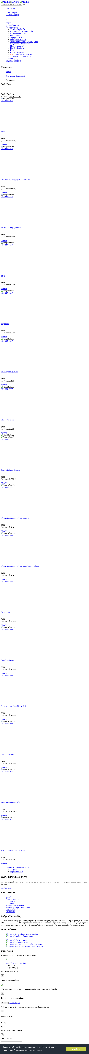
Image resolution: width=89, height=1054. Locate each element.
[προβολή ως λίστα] (6, 90)
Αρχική (8, 23)
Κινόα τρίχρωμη (7, 612)
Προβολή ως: (6, 84)
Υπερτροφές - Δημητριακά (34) (17, 867)
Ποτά (12, 50)
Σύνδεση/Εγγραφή (12, 15)
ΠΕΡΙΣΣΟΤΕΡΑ (7, 101)
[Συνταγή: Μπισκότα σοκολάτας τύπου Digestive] (24, 946)
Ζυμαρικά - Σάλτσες (17, 38)
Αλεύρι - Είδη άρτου (17, 33)
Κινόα (3, 131)
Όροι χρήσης (10, 910)
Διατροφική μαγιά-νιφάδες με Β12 (13, 706)
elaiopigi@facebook (30, 959)
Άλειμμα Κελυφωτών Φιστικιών (13, 850)
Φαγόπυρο (5, 324)
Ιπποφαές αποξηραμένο (9, 372)
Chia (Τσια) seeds (7, 420)
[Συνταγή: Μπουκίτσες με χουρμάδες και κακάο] (24, 944)
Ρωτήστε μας (6, 888)
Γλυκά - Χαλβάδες (17, 48)
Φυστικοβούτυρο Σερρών (10, 470)
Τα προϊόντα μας (12, 27)
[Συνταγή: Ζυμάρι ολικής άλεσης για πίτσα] (22, 934)
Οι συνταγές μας (12, 59)
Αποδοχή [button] (76, 1049)
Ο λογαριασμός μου (13, 13)
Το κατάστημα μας (12, 25)
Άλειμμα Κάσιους (7, 754)
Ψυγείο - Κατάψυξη (17, 29)
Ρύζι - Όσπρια (15, 35)
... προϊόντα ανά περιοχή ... (22, 54)
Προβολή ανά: (6, 94)
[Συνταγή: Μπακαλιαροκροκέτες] (18, 942)
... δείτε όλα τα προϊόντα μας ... (21, 56)
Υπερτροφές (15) (16, 869)
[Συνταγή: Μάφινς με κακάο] (16, 940)
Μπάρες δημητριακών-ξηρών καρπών (15, 518)
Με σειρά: (4, 96)
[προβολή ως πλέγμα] (6, 88)
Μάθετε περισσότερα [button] (33, 1050)
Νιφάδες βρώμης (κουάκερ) (11, 228)
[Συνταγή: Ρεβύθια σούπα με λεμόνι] (19, 936)
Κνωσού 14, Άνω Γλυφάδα (16, 963)
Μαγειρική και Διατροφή (15, 905)
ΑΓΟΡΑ (4, 144)
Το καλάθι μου (15, 1003)
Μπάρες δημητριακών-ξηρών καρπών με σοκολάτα (20, 566)
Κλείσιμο (5, 1003)
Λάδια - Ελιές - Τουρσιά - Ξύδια (22, 31)
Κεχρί (3, 276)
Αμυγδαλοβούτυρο (8, 660)
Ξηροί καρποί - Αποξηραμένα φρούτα (24, 42)
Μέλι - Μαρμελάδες (17, 46)
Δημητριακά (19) (16, 872)
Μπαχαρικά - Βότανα (18, 40)
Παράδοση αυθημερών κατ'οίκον (18, 908)
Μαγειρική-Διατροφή (13, 61)
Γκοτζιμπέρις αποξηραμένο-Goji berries (15, 179)
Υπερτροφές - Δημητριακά (20, 44)
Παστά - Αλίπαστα (17, 52)
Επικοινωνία (10, 8)
